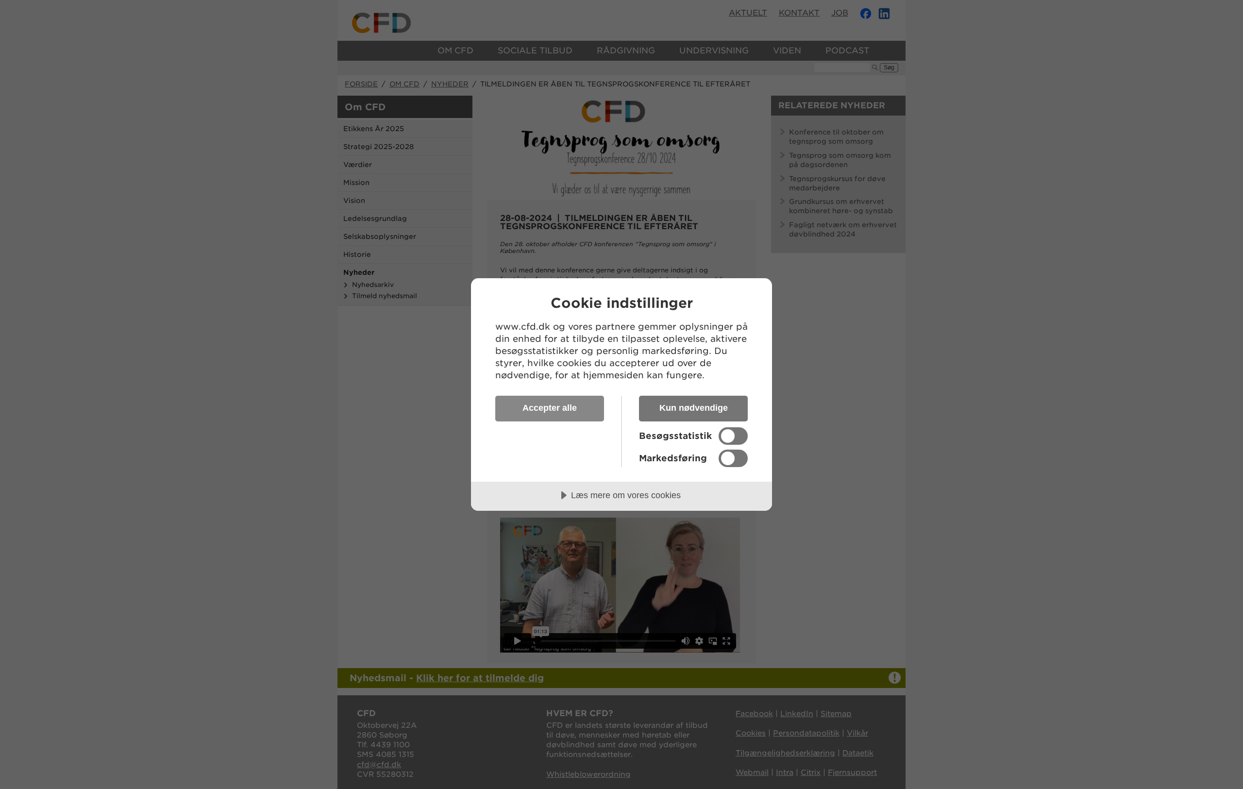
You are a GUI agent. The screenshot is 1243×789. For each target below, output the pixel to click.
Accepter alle (549, 408)
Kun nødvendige (693, 408)
